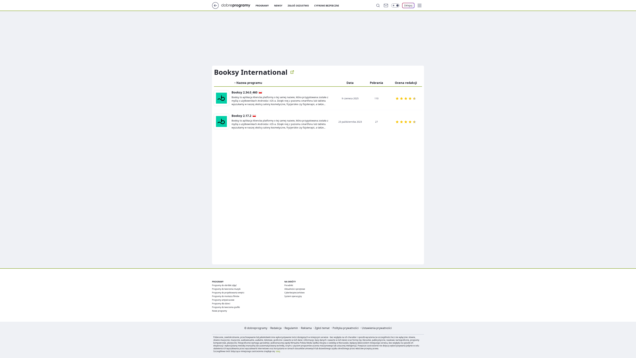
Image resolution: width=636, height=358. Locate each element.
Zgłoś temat (322, 328)
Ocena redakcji (406, 83)
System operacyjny (293, 296)
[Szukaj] (378, 5)
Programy (262, 5)
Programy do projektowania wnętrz (228, 292)
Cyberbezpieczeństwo (294, 292)
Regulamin (291, 328)
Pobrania (376, 83)
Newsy (278, 5)
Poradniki (288, 285)
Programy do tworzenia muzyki (226, 289)
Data (350, 83)
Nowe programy (219, 310)
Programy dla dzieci (221, 303)
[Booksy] (221, 98)
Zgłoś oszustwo (298, 5)
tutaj (278, 351)
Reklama (306, 328)
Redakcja (276, 328)
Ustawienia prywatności (377, 328)
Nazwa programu (249, 83)
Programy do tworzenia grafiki (226, 307)
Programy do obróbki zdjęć (224, 285)
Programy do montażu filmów (225, 296)
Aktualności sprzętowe (294, 289)
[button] (419, 5)
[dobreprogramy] (238, 5)
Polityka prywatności (346, 328)
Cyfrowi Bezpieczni (326, 5)
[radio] (397, 98)
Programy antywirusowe (223, 299)
